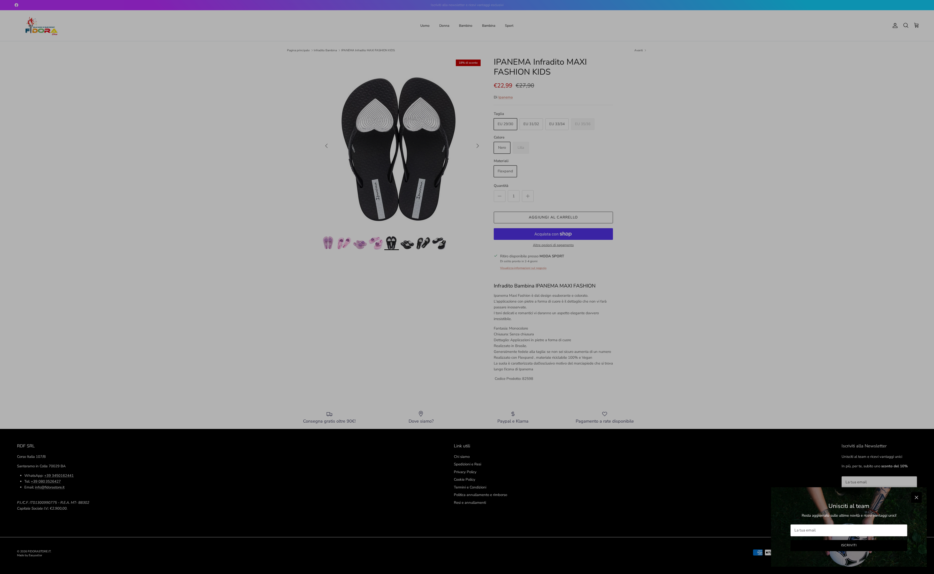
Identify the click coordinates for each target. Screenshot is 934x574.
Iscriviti (849, 545)
